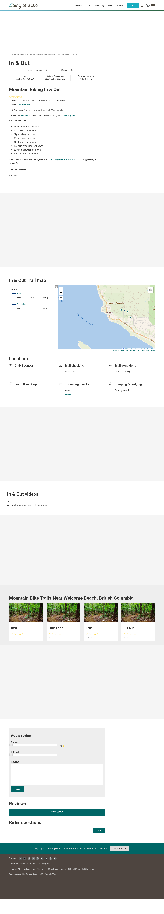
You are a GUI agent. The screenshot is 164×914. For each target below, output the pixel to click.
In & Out (74, 54)
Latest (120, 5)
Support (132, 5)
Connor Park (66, 54)
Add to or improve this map (122, 350)
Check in (77, 70)
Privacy (54, 874)
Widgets (45, 863)
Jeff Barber (24, 115)
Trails (68, 5)
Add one (68, 394)
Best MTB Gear (67, 868)
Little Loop (55, 628)
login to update (121, 375)
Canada (32, 54)
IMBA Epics (53, 868)
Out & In (128, 628)
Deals (111, 5)
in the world (24, 104)
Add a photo (53, 70)
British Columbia (42, 54)
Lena (89, 628)
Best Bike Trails (39, 868)
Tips (88, 5)
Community (99, 5)
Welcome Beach (54, 54)
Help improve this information (64, 159)
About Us (24, 863)
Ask (99, 830)
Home (11, 54)
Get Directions (36, 70)
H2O (14, 628)
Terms (47, 874)
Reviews (78, 5)
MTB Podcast (24, 868)
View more (57, 812)
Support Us (35, 863)
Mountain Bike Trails (21, 54)
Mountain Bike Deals (84, 868)
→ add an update (68, 115)
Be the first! (70, 371)
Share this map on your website (144, 350)
